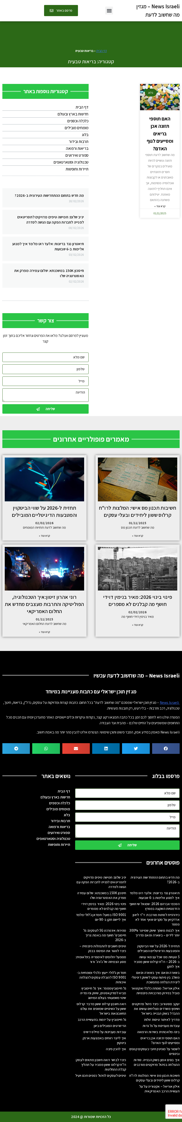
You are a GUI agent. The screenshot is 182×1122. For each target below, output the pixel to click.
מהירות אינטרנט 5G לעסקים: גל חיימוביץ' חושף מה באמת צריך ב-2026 (104, 935)
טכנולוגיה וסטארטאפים (71, 162)
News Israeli (170, 702)
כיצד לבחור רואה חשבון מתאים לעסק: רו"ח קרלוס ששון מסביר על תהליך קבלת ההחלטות (100, 1065)
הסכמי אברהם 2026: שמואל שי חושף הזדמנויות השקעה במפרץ (154, 906)
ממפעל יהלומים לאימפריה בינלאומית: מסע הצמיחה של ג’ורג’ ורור (101, 959)
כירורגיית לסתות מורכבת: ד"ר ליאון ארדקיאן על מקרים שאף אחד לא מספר (156, 919)
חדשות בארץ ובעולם (73, 114)
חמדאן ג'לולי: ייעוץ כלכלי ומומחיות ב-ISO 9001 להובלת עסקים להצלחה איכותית (101, 977)
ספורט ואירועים (76, 155)
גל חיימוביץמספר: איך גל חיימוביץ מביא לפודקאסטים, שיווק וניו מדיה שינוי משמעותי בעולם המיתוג (103, 993)
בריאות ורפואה (77, 148)
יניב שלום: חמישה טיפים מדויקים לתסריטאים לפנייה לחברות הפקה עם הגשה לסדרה (50, 220)
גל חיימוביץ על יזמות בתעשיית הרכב (102, 1019)
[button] (109, 10)
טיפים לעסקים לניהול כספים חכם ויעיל (100, 1075)
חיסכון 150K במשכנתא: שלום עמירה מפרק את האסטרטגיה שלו (101, 895)
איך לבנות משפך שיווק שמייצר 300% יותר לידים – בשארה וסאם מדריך (154, 932)
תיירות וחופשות (77, 169)
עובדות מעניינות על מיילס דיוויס (104, 1032)
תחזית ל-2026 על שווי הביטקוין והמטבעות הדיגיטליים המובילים (158, 948)
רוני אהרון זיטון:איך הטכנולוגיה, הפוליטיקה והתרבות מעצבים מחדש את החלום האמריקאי (44, 604)
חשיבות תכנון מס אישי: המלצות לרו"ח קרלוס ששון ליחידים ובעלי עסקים (154, 1077)
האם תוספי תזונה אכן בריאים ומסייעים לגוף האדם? (160, 133)
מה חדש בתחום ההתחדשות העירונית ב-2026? (49, 195)
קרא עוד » (159, 206)
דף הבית (101, 51)
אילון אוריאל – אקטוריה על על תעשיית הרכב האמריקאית (159, 1088)
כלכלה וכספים (77, 121)
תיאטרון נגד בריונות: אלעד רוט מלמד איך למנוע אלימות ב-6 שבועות (155, 895)
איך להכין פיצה (116, 1049)
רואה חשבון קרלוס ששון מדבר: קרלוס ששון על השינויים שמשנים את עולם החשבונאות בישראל (101, 1009)
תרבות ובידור (78, 141)
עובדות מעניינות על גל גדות (161, 1025)
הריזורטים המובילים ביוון (110, 1025)
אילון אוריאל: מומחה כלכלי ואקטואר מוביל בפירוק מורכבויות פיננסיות (155, 990)
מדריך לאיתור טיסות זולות (162, 1019)
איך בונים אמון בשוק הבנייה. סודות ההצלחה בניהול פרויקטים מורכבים (157, 1062)
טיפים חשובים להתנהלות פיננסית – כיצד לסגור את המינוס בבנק (103, 948)
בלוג (85, 134)
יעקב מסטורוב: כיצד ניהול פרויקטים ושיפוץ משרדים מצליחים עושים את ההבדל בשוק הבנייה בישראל (156, 1009)
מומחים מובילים (76, 127)
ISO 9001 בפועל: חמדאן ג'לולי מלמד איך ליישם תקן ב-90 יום (101, 917)
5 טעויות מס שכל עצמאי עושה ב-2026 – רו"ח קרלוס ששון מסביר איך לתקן (157, 962)
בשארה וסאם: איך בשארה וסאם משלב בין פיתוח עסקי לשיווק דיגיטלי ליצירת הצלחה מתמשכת (156, 977)
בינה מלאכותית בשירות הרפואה (158, 1032)
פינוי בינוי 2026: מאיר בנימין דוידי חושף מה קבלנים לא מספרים (104, 906)
